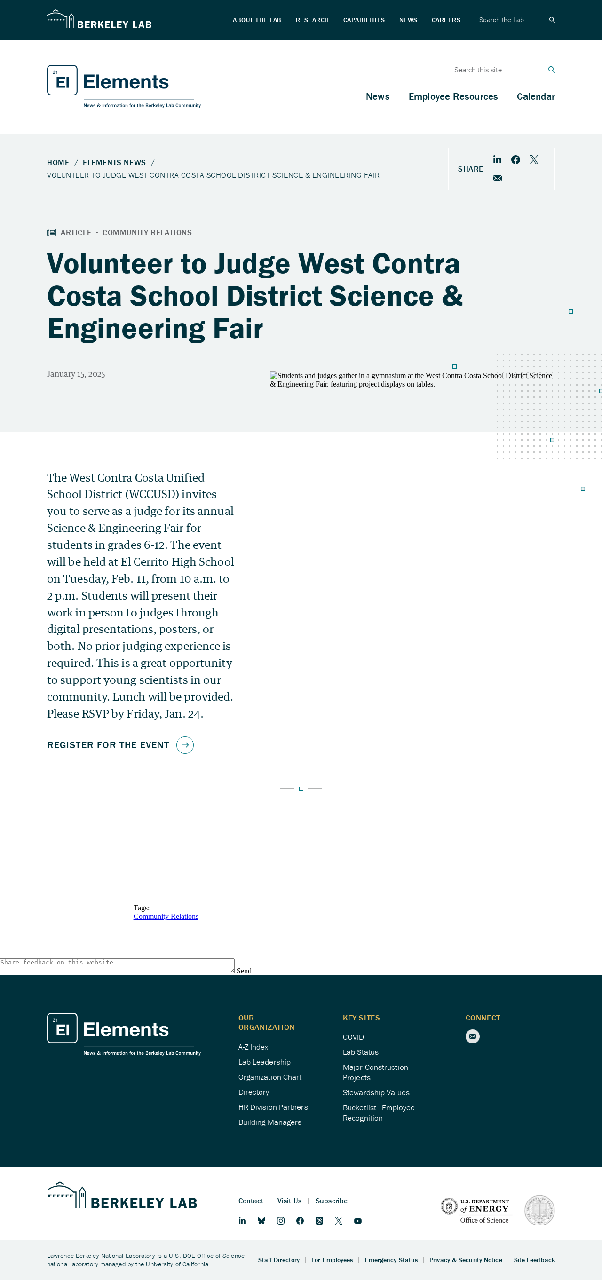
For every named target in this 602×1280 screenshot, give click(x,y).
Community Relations (166, 916)
